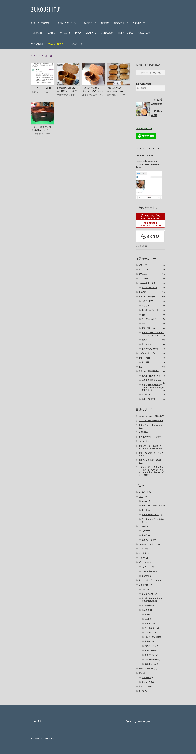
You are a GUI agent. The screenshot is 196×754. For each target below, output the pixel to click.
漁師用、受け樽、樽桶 (151, 376)
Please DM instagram (144, 155)
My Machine (146, 567)
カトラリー (143, 553)
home (34, 55)
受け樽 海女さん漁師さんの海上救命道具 (153, 599)
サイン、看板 (144, 358)
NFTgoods (143, 274)
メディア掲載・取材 (150, 514)
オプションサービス (147, 353)
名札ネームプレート (150, 310)
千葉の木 (142, 292)
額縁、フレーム (148, 328)
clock (147, 619)
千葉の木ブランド (146, 668)
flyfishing (146, 531)
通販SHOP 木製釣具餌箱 (149, 371)
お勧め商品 (146, 677)
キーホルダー (147, 344)
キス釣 (144, 535)
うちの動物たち (148, 571)
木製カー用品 (147, 301)
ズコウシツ (143, 562)
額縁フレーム (150, 664)
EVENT (78, 33)
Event (141, 496)
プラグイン (143, 265)
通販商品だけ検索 (143, 84)
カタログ (137, 22)
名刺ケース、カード (150, 349)
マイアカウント (75, 43)
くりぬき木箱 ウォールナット (151, 420)
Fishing (142, 526)
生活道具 (145, 610)
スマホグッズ (144, 278)
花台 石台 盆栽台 (152, 659)
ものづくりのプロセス (148, 580)
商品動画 (51, 33)
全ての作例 (143, 585)
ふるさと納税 (144, 33)
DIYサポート (144, 492)
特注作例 (88, 22)
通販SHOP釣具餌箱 (67, 22)
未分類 (141, 691)
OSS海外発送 (37, 43)
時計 (143, 323)
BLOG (41, 55)
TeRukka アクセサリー (148, 544)
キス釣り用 (146, 394)
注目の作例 (146, 605)
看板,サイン (150, 655)
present (145, 501)
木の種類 (105, 22)
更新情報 (145, 576)
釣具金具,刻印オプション (152, 380)
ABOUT (89, 33)
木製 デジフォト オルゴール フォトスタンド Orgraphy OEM (151, 447)
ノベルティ (149, 632)
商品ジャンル (147, 682)
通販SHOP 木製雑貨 (147, 296)
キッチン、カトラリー (151, 319)
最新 (140, 367)
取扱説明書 (119, 22)
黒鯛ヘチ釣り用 (148, 399)
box (146, 614)
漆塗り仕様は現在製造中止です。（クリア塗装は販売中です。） (153, 387)
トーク (144, 510)
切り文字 (145, 362)
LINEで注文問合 (125, 33)
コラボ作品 (143, 558)
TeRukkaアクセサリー (148, 283)
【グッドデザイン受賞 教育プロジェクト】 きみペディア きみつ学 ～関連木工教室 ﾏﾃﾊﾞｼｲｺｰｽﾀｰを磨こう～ (151, 471)
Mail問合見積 (107, 33)
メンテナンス (144, 269)
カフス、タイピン (149, 287)
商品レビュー (144, 686)
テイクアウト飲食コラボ (152, 505)
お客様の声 (36, 33)
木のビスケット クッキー (150, 437)
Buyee (138, 167)
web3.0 (141, 549)
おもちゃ (145, 305)
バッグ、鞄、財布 (152, 637)
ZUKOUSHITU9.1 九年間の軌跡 (151, 416)
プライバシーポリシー (137, 721)
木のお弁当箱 (150, 650)
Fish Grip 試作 (144, 441)
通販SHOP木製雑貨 (40, 22)
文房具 (144, 340)
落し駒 (48, 55)
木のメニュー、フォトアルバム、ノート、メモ (153, 333)
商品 (140, 673)
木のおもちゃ (150, 646)
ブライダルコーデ (149, 594)
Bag (143, 314)
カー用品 (148, 623)
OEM (143, 589)
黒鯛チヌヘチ (147, 540)
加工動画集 (65, 33)
